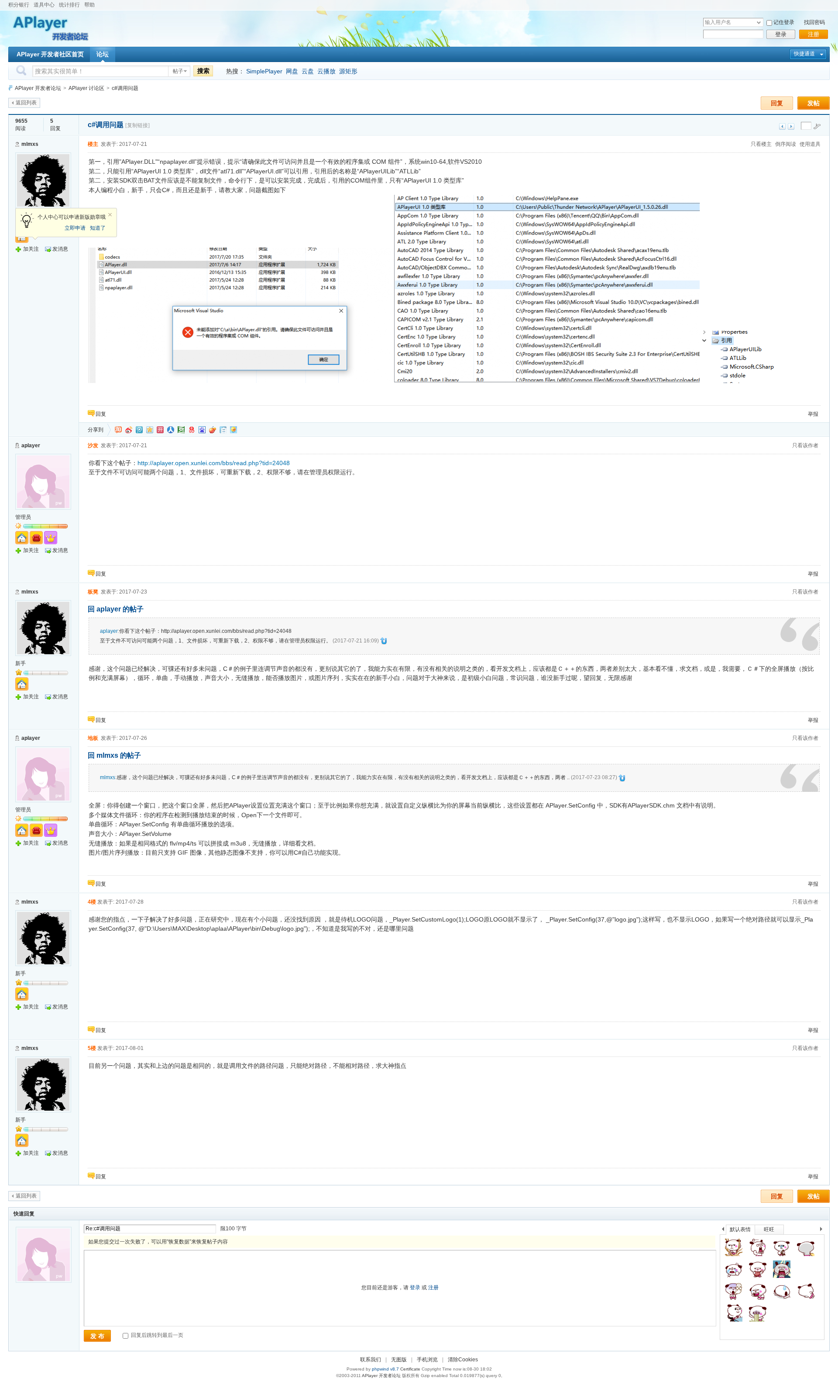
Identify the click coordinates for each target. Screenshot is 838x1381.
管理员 (23, 517)
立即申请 (75, 228)
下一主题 (791, 126)
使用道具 (810, 144)
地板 (93, 738)
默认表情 (740, 1229)
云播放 (326, 71)
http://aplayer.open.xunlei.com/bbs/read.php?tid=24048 (213, 462)
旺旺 (769, 1229)
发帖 (813, 103)
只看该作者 (805, 445)
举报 (813, 414)
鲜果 (212, 429)
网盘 (292, 71)
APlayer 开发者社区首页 (50, 54)
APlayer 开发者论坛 (38, 88)
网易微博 (191, 429)
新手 (20, 663)
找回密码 (814, 22)
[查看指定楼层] (817, 126)
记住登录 (783, 22)
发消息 (60, 249)
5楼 (92, 1048)
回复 (777, 103)
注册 (813, 34)
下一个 (823, 1230)
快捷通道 (804, 54)
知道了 (98, 228)
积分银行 (18, 5)
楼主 (93, 144)
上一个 (723, 1230)
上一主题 (782, 126)
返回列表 (26, 103)
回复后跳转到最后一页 (156, 1335)
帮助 (89, 5)
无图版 (399, 1360)
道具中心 (44, 5)
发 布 (97, 1336)
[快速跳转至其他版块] (10, 88)
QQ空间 (149, 429)
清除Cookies (463, 1360)
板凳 (93, 592)
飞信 (233, 429)
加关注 (31, 249)
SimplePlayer (264, 71)
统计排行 (69, 5)
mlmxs (29, 144)
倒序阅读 (785, 144)
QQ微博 (139, 429)
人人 (170, 429)
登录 (780, 34)
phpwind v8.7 (385, 1369)
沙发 (93, 445)
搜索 (203, 70)
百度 (202, 429)
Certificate (410, 1369)
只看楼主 (761, 144)
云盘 (308, 71)
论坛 (102, 54)
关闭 (110, 215)
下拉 (759, 22)
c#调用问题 (125, 88)
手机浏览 (427, 1360)
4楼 (92, 902)
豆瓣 (181, 429)
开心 (160, 429)
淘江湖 (118, 429)
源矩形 (348, 71)
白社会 (223, 429)
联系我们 (370, 1360)
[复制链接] (137, 125)
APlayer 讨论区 (86, 88)
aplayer (30, 445)
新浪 (128, 429)
